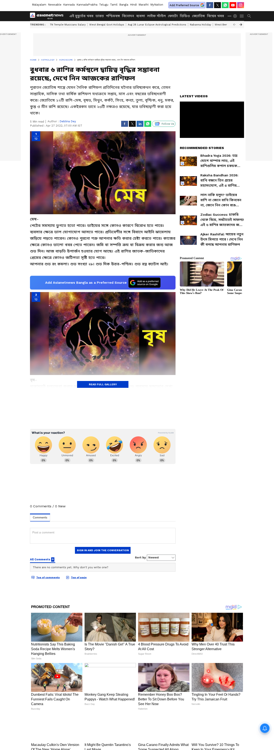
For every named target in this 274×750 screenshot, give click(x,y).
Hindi (133, 4)
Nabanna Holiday (200, 24)
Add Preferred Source (184, 5)
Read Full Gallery (103, 384)
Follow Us (168, 123)
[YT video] (232, 5)
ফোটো (173, 16)
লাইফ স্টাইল (156, 16)
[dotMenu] (230, 16)
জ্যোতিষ (198, 16)
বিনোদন (128, 16)
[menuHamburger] (242, 16)
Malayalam (39, 4)
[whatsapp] (225, 5)
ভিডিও (185, 16)
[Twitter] (217, 5)
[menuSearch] (249, 16)
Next (241, 24)
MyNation (156, 4)
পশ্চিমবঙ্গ (113, 16)
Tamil (114, 4)
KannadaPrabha (86, 4)
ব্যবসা (140, 16)
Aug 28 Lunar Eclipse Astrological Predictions (157, 24)
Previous (234, 24)
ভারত (99, 16)
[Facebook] (209, 5)
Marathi (143, 4)
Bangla (123, 4)
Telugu (103, 4)
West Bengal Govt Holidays (106, 24)
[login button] (236, 16)
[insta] (240, 5)
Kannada (69, 4)
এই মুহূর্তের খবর (81, 16)
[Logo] (48, 16)
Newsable (54, 4)
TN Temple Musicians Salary (68, 24)
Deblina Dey (68, 121)
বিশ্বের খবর (215, 16)
